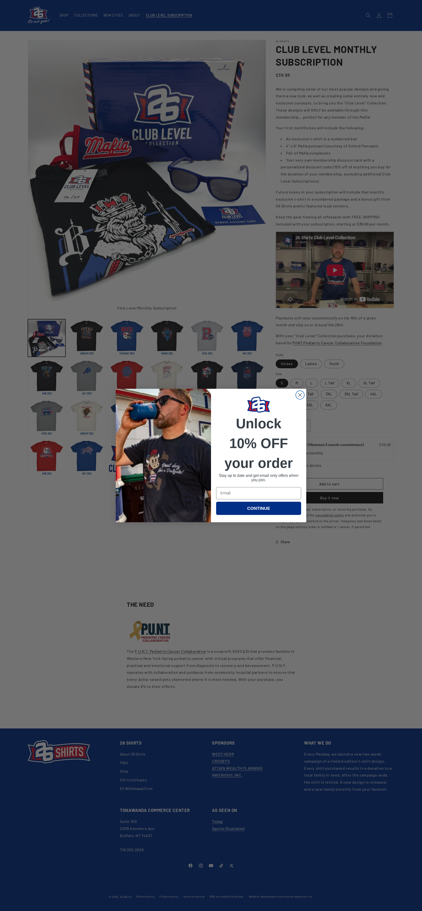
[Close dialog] (300, 395)
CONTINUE (258, 508)
